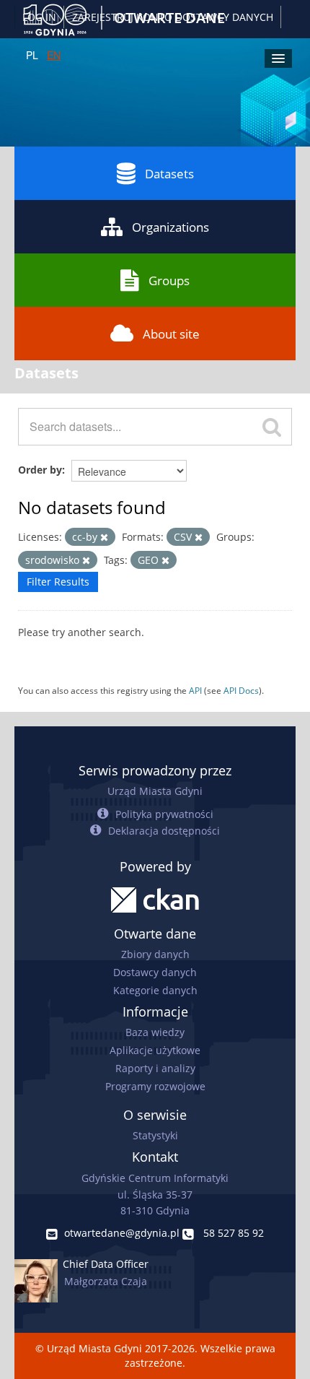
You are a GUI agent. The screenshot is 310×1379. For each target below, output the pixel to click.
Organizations (170, 227)
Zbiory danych (155, 954)
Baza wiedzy (155, 1032)
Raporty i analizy (155, 1068)
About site (171, 334)
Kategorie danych (155, 990)
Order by (40, 470)
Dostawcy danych (155, 972)
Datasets (169, 173)
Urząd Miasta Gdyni (155, 791)
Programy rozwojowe (155, 1086)
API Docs (241, 690)
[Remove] (104, 537)
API (195, 690)
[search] (271, 427)
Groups (169, 280)
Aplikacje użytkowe (155, 1050)
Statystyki (155, 1135)
